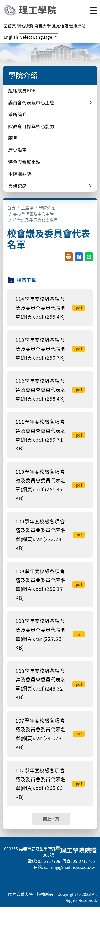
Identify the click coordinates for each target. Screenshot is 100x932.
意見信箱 (60, 26)
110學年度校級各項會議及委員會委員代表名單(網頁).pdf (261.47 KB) (48, 485)
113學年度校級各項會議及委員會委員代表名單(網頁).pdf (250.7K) (48, 348)
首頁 (11, 208)
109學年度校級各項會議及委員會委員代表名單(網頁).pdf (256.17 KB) (48, 584)
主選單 (27, 208)
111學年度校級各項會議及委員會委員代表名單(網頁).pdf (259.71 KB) (48, 435)
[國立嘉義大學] (30, 10)
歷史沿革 (17, 150)
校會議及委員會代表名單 (35, 220)
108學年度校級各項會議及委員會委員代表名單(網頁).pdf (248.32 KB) (48, 684)
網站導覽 (25, 26)
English (11, 37)
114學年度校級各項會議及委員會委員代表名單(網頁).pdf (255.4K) (48, 307)
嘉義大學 (42, 26)
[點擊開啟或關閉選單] (93, 10)
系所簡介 (17, 114)
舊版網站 (77, 26)
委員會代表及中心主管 (33, 214)
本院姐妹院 (19, 173)
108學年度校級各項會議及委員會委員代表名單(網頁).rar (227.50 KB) (48, 634)
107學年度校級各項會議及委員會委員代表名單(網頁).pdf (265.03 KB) (48, 784)
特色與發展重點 (24, 162)
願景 (12, 138)
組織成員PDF (21, 90)
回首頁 (10, 26)
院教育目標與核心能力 (31, 126)
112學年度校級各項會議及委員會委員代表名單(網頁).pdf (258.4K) (48, 389)
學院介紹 (47, 208)
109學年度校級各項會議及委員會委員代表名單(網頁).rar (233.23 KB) (48, 535)
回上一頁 (51, 819)
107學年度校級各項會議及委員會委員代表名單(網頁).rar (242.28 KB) (48, 734)
